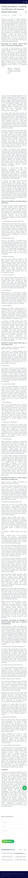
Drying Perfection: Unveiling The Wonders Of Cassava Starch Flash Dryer (21, 853)
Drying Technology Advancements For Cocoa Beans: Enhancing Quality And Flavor (8, 856)
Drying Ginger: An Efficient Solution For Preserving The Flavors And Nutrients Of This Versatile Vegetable (21, 859)
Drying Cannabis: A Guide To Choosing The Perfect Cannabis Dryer (8, 859)
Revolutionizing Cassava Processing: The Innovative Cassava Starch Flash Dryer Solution (12, 853)
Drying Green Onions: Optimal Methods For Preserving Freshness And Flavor (21, 856)
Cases (25, 849)
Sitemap (8, 875)
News (21, 849)
